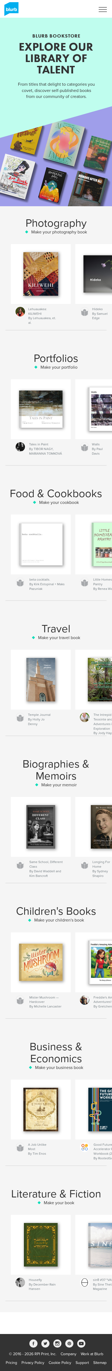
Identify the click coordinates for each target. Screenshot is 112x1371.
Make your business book (59, 1067)
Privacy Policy (32, 1362)
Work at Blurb (92, 1354)
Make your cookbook (59, 502)
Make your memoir (59, 785)
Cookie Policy (60, 1362)
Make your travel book (59, 637)
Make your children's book (59, 920)
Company (68, 1354)
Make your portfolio (59, 367)
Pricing (11, 1362)
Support (82, 1362)
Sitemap (100, 1362)
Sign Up (82, 9)
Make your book (59, 1203)
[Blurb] (10, 11)
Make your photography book (59, 232)
